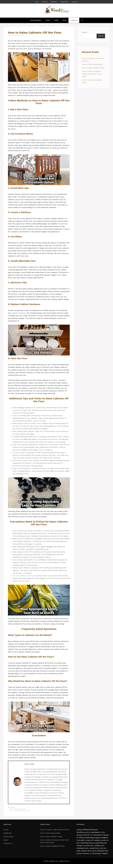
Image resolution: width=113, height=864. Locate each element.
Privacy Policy (64, 1)
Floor (47, 20)
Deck (64, 20)
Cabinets (74, 20)
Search (84, 32)
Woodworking (35, 20)
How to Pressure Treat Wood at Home (54, 830)
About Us (44, 1)
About (6, 840)
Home (37, 1)
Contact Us (75, 1)
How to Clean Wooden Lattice (93, 68)
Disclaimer (54, 1)
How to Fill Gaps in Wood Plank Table (20, 810)
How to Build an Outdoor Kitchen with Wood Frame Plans (92, 73)
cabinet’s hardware (19, 313)
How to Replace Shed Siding (18, 809)
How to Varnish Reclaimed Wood (52, 846)
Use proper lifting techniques (23, 576)
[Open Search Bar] (82, 20)
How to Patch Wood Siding (92, 64)
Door (56, 20)
